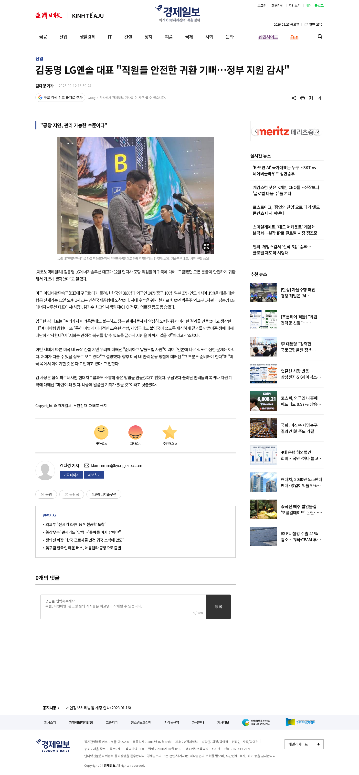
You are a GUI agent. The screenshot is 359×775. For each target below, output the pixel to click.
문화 (229, 36)
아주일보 (49, 15)
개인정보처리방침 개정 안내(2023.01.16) (98, 707)
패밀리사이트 (298, 744)
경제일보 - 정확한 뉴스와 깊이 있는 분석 (52, 745)
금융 (43, 36)
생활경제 (87, 36)
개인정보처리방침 (81, 722)
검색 (320, 36)
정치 (148, 36)
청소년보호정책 (141, 722)
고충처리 (111, 722)
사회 (209, 36)
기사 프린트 (302, 98)
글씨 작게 (320, 98)
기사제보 (223, 722)
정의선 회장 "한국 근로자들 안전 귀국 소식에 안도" (84, 540)
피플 (169, 36)
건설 (128, 36)
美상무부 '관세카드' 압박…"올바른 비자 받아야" (83, 532)
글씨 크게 (311, 98)
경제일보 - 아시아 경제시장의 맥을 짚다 (179, 13)
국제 (189, 36)
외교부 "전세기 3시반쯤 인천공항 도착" (75, 524)
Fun (294, 36)
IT (110, 36)
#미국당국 (71, 494)
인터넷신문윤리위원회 (257, 722)
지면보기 (295, 5)
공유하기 (294, 98)
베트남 (88, 15)
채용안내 (198, 722)
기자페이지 (71, 474)
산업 (63, 36)
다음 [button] (318, 131)
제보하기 (94, 474)
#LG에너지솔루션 (104, 494)
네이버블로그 (315, 5)
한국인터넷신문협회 (300, 722)
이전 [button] (256, 131)
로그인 (261, 5)
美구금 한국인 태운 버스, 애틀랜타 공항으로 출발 (83, 548)
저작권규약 (171, 722)
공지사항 (49, 708)
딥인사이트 (268, 36)
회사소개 (50, 722)
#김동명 (46, 494)
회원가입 (278, 5)
